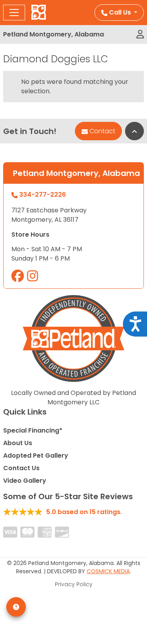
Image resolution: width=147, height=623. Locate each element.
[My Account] (140, 34)
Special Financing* (32, 430)
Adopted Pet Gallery (35, 455)
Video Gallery (24, 480)
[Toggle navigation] (14, 12)
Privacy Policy (74, 584)
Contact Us (21, 468)
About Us (17, 442)
